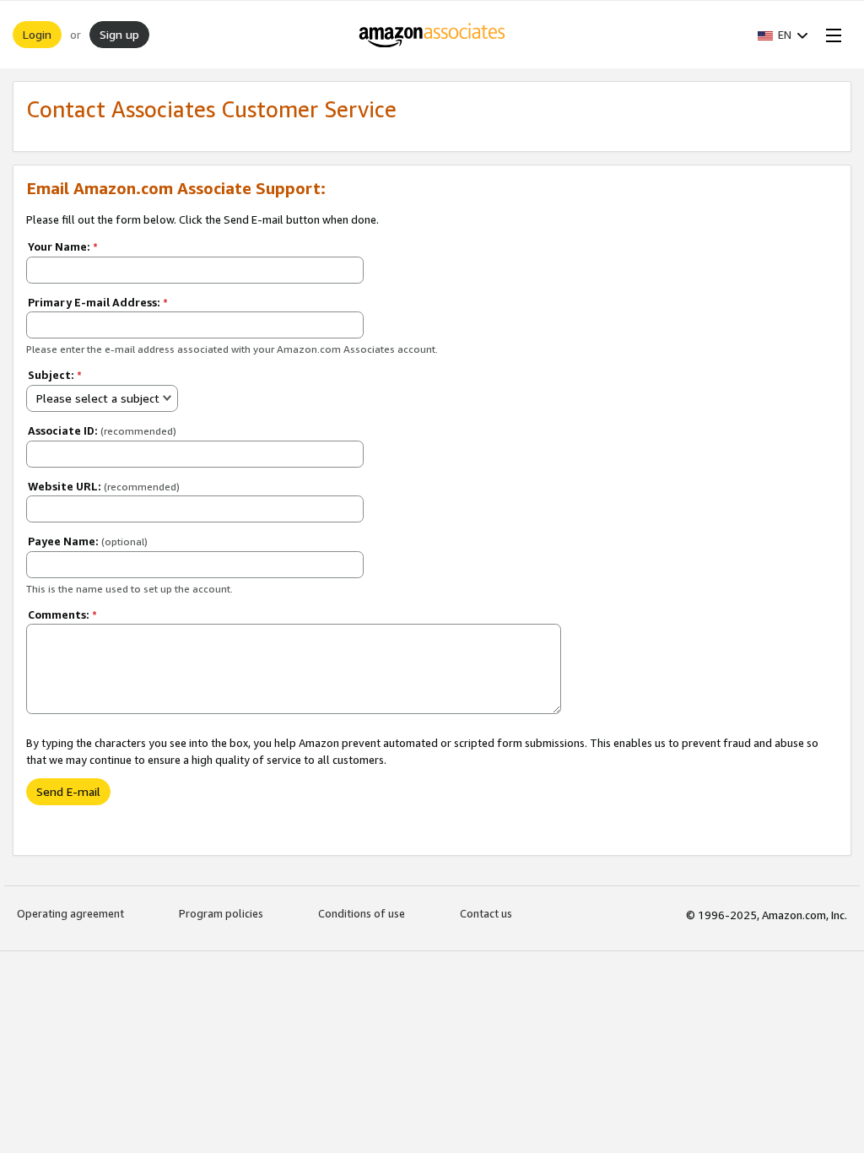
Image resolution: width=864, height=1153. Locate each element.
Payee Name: (88, 541)
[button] (783, 34)
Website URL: (104, 486)
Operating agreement (70, 913)
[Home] (432, 34)
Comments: (62, 614)
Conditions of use (361, 913)
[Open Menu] (830, 34)
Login (37, 34)
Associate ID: (102, 430)
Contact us (486, 913)
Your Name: (63, 246)
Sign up (119, 34)
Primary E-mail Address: (98, 302)
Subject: (55, 375)
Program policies (221, 913)
